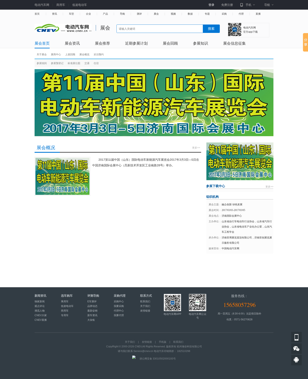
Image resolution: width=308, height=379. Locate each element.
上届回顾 (70, 54)
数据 (190, 14)
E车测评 (92, 301)
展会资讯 (72, 43)
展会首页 (42, 43)
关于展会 (42, 54)
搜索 (211, 28)
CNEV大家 (41, 315)
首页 (37, 14)
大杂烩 (91, 319)
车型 (71, 14)
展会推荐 (102, 43)
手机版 (162, 341)
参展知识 (200, 43)
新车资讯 (92, 315)
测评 (139, 14)
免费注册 (227, 4)
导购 (122, 14)
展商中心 (56, 54)
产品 (105, 14)
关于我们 (145, 306)
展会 (156, 14)
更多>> (196, 147)
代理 (241, 14)
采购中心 (119, 301)
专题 (207, 14)
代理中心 (119, 310)
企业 (88, 14)
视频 (173, 14)
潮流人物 (40, 310)
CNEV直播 (41, 319)
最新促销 (92, 310)
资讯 (54, 14)
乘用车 (65, 301)
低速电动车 (79, 4)
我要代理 (119, 315)
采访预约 (99, 54)
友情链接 (145, 310)
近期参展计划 (136, 43)
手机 (248, 4)
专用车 (65, 315)
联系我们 (145, 301)
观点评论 (40, 306)
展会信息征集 (234, 43)
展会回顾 (170, 43)
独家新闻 (40, 301)
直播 (258, 14)
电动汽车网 (42, 4)
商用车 (60, 4)
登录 (211, 4)
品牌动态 (92, 306)
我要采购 (119, 306)
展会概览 (84, 54)
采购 (224, 14)
